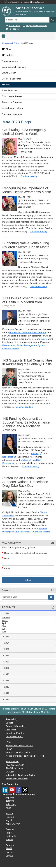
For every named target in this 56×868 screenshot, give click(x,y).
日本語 (9, 848)
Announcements (10, 61)
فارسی (9, 852)
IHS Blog (6, 49)
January (6, 617)
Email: (7, 568)
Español (10, 798)
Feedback (14, 29)
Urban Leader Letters (12, 108)
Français (10, 829)
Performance (12, 761)
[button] (52, 20)
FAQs (8, 742)
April (4, 623)
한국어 (9, 808)
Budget (9, 723)
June (4, 629)
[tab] (28, 613)
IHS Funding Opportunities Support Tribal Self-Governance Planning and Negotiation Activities (26, 424)
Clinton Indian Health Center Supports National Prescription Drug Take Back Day (25, 482)
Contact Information (15, 726)
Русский (10, 817)
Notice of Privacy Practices (19, 756)
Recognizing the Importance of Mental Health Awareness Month (26, 190)
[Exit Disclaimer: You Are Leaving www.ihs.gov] (41, 453)
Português (11, 836)
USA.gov (10, 772)
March (5, 620)
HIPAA (9, 749)
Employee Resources (36, 25)
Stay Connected (10, 784)
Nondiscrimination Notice (18, 752)
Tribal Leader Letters (12, 96)
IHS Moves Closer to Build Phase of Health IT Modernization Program (27, 302)
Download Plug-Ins (15, 733)
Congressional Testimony (14, 67)
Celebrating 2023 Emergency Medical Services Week (24, 132)
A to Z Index (14, 25)
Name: (7, 558)
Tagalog (10, 813)
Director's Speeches (11, 79)
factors (44, 339)
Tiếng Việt (11, 804)
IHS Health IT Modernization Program (27, 332)
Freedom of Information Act (19, 745)
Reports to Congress (12, 102)
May (4, 626)
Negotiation (8, 457)
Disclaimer (11, 730)
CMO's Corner (9, 73)
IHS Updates (8, 55)
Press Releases (9, 90)
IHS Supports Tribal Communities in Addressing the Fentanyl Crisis (27, 362)
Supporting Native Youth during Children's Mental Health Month (25, 245)
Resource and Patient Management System (23, 345)
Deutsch (10, 845)
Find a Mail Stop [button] (42, 712)
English (9, 855)
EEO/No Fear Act (14, 736)
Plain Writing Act (14, 765)
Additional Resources (12, 114)
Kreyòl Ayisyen (13, 824)
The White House (14, 768)
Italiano (9, 839)
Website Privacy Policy (17, 779)
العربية (9, 820)
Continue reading (29, 176)
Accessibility (12, 719)
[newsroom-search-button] (51, 597)
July (4, 632)
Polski (9, 833)
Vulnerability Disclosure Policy (20, 775)
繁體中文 (10, 801)
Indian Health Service (29, 7)
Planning (35, 453)
